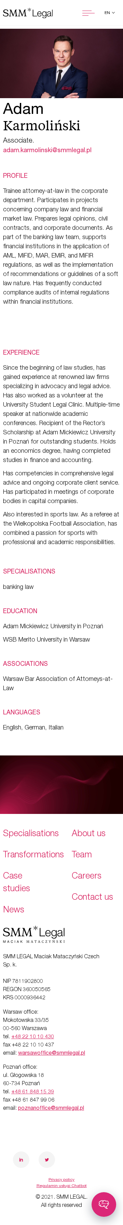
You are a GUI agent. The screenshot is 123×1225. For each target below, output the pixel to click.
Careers (86, 876)
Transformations (33, 855)
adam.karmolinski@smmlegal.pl (47, 151)
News (13, 910)
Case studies (16, 883)
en (108, 13)
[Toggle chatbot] (104, 1204)
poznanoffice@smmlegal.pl (51, 1108)
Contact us (92, 898)
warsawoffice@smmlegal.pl (51, 1053)
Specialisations (31, 834)
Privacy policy (61, 1180)
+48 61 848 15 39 (32, 1092)
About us (89, 834)
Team (82, 855)
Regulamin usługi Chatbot (62, 1186)
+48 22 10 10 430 (32, 1037)
